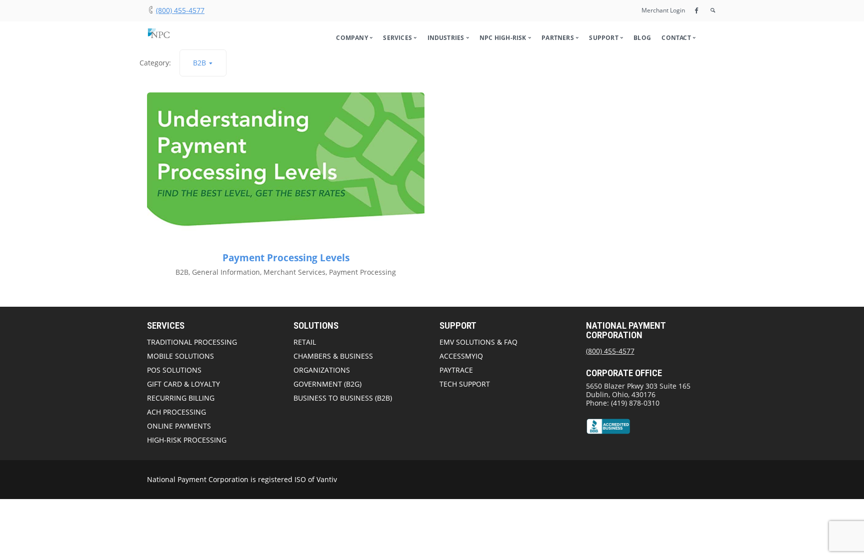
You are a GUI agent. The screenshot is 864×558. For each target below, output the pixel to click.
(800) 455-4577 (180, 10)
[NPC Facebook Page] (697, 10)
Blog (642, 37)
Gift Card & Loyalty (183, 384)
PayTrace (456, 370)
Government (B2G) (328, 384)
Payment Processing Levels (286, 257)
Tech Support (465, 384)
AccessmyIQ (461, 356)
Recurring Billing (180, 398)
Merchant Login (663, 10)
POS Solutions (174, 370)
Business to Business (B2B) (343, 398)
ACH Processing (176, 412)
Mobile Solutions (180, 356)
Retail (305, 342)
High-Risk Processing (186, 440)
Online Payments (179, 426)
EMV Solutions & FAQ (479, 342)
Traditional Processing (192, 342)
